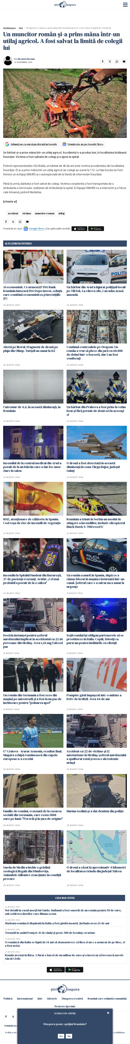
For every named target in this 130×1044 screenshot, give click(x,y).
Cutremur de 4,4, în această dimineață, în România (32, 409)
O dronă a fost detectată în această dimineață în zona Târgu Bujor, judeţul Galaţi (93, 467)
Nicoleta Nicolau (26, 59)
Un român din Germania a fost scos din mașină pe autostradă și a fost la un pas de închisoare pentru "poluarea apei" (32, 699)
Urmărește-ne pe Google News (85, 144)
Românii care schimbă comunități (107, 998)
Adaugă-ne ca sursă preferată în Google (33, 144)
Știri (21, 28)
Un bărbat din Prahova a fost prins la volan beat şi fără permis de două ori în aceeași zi (96, 410)
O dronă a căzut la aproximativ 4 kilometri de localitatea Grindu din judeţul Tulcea (96, 869)
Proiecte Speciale (65, 1006)
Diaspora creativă (72, 998)
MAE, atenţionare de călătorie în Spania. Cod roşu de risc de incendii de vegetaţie (32, 521)
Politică (8, 998)
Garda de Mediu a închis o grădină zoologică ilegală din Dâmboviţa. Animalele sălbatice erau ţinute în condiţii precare (32, 873)
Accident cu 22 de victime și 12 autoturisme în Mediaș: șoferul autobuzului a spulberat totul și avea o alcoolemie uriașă (96, 757)
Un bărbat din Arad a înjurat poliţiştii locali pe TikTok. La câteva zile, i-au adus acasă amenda (96, 291)
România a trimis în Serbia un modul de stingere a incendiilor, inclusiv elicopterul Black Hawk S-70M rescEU (96, 523)
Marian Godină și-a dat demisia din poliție (95, 811)
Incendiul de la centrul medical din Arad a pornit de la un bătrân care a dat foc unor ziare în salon (32, 467)
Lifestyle (52, 998)
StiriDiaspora (9, 28)
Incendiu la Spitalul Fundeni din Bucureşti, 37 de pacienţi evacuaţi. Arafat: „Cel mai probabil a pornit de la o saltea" (32, 579)
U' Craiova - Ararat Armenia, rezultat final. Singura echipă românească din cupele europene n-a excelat (32, 755)
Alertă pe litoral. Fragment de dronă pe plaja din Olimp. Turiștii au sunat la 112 (30, 349)
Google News (37, 228)
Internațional (25, 998)
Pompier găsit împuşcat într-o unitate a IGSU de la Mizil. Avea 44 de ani (94, 697)
